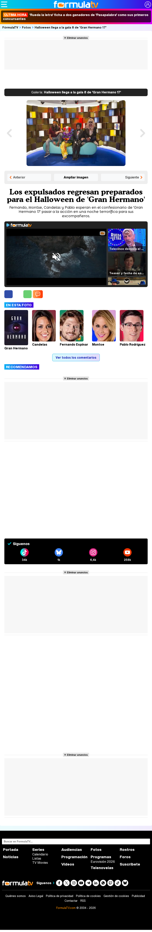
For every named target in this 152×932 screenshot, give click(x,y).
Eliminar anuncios (77, 38)
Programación (74, 857)
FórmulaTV (10, 27)
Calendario (40, 854)
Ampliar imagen (76, 177)
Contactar (71, 900)
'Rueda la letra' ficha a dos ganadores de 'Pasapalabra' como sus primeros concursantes (75, 16)
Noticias (10, 857)
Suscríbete (130, 864)
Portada (10, 849)
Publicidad (138, 896)
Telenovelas (102, 868)
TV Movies (40, 862)
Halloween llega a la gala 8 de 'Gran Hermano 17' (70, 27)
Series (38, 849)
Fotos (26, 27)
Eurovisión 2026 (103, 861)
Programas (101, 857)
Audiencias (71, 849)
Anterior (19, 177)
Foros (125, 857)
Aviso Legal (35, 896)
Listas (36, 858)
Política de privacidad (59, 896)
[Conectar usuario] (148, 4)
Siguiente (132, 177)
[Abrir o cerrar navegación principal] (4, 4)
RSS (83, 900)
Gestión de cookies (116, 896)
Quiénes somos (15, 896)
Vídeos (67, 864)
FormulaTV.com (66, 908)
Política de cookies (88, 896)
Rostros (127, 849)
